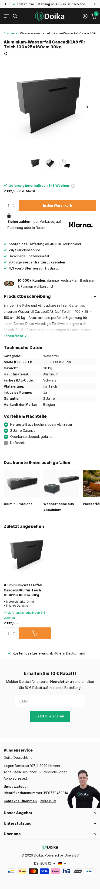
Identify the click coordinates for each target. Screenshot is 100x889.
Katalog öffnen (6, 16)
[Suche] (15, 16)
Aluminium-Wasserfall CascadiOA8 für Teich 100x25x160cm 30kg (23, 590)
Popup (73, 185)
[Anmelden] (85, 16)
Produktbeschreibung (27, 296)
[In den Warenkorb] (35, 633)
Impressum (48, 801)
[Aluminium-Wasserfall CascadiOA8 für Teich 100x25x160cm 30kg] (27, 555)
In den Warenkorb (57, 205)
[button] (5, 4)
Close (50, 813)
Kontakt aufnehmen (20, 801)
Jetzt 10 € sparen (50, 716)
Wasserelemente (32, 33)
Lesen (13, 336)
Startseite (10, 33)
